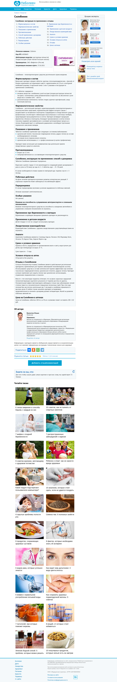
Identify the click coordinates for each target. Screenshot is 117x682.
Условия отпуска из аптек (58, 40)
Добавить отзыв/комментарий (45, 363)
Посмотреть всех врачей (91, 61)
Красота (47, 9)
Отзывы (52, 43)
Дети (55, 9)
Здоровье (63, 9)
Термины (73, 9)
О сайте (18, 679)
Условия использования (55, 677)
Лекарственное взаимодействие (61, 32)
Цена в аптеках (55, 45)
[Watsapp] (38, 350)
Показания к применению (27, 30)
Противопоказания (24, 32)
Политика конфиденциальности (58, 680)
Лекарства (28, 9)
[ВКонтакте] (29, 350)
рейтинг (97, 25)
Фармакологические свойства (28, 27)
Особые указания (24, 43)
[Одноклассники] (33, 350)
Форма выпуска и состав (26, 24)
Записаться (95, 28)
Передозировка (23, 40)
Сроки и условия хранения (59, 37)
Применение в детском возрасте (61, 29)
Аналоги (52, 34)
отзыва (92, 25)
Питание (38, 9)
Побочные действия (25, 38)
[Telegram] (42, 350)
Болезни (17, 9)
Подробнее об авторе (33, 338)
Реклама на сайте (53, 675)
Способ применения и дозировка (29, 35)
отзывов (92, 39)
